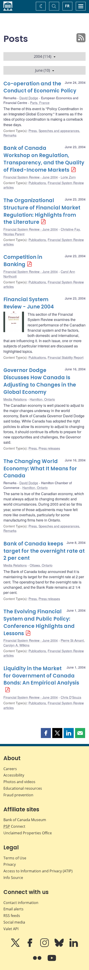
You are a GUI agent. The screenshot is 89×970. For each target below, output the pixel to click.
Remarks (9, 135)
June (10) (42, 70)
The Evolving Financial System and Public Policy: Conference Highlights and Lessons (39, 622)
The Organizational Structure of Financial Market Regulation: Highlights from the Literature (41, 211)
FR (67, 5)
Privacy (9, 864)
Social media (14, 922)
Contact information (20, 902)
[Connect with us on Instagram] (45, 945)
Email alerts (13, 908)
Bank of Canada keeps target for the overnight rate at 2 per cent (44, 551)
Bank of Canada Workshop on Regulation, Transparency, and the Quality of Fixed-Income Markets (43, 159)
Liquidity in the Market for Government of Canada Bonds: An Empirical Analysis (41, 676)
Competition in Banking (22, 261)
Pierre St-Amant (72, 640)
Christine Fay (70, 229)
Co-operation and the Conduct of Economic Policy (39, 87)
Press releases (49, 448)
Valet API (10, 928)
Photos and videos (19, 781)
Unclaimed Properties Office (27, 832)
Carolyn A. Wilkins (16, 645)
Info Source (13, 877)
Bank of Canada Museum (24, 819)
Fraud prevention (18, 794)
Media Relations (15, 399)
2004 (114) (42, 56)
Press (33, 130)
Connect (14, 826)
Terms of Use (14, 858)
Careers (10, 768)
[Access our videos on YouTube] (52, 961)
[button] (46, 733)
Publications (37, 183)
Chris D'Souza (71, 697)
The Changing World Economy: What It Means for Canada (40, 468)
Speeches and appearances (59, 130)
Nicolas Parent (13, 234)
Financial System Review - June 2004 (30, 177)
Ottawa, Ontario (41, 565)
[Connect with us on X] (15, 945)
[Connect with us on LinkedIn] (74, 945)
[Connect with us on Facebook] (30, 945)
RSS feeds (11, 915)
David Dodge (28, 98)
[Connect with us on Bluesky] (59, 945)
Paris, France (40, 102)
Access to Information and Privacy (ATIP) (38, 870)
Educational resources (22, 788)
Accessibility (13, 775)
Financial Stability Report (66, 357)
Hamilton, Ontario (42, 399)
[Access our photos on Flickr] (37, 961)
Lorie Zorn (68, 177)
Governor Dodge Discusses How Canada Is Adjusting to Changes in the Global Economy (39, 381)
